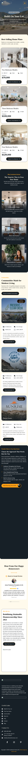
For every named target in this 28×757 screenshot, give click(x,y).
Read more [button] (14, 597)
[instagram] (14, 742)
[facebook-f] (7, 742)
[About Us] (5, 716)
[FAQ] (4, 719)
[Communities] (6, 714)
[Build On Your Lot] (7, 709)
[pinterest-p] (21, 742)
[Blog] (4, 723)
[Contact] (4, 721)
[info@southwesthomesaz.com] (10, 738)
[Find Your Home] (6, 711)
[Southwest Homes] (7, 3)
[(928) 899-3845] (6, 731)
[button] (14, 82)
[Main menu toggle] (24, 3)
